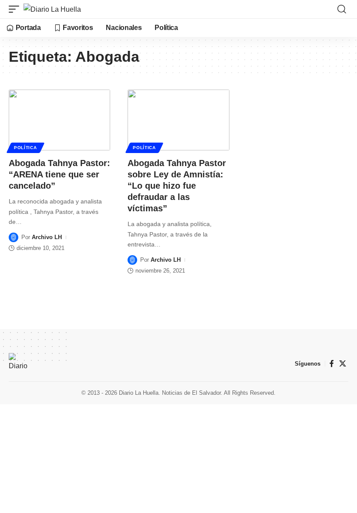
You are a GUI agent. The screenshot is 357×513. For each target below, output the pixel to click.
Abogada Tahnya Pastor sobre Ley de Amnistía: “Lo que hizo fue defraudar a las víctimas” (177, 185)
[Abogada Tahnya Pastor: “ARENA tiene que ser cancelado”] (59, 120)
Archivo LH (47, 237)
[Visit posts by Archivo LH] (13, 237)
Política (25, 147)
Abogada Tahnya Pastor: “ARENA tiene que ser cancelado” (59, 174)
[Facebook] (331, 364)
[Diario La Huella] (52, 9)
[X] (342, 364)
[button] (16, 9)
